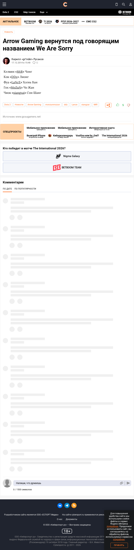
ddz (66, 104)
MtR (20, 72)
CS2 (16, 12)
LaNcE (16, 82)
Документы (71, 519)
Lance (74, 104)
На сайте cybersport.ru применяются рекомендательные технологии (96, 514)
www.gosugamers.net (28, 116)
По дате (7, 189)
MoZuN (16, 87)
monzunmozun (52, 104)
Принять (119, 545)
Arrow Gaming (34, 104)
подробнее (112, 526)
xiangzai (19, 93)
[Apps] (116, 4)
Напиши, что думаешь (28, 483)
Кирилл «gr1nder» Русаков (28, 59)
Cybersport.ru (59, 545)
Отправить (128, 483)
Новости (19, 104)
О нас (59, 519)
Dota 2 (6, 12)
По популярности (25, 189)
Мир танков (29, 12)
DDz (14, 77)
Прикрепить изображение (121, 483)
